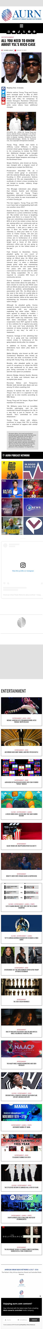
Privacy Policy (23, 1324)
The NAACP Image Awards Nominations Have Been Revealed (21, 1064)
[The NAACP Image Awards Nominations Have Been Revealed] (21, 1049)
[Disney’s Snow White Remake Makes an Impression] (21, 861)
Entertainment (7, 37)
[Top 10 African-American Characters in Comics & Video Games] (21, 923)
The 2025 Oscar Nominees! (21, 1001)
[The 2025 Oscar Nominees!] (21, 987)
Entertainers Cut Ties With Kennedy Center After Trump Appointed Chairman (21, 970)
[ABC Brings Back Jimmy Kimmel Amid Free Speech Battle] (21, 737)
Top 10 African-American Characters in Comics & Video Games (21, 939)
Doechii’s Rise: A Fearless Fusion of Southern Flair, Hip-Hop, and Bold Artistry (21, 1096)
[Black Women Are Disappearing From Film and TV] (21, 831)
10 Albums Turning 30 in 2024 (21, 1157)
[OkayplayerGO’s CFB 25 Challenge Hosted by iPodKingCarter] (21, 1203)
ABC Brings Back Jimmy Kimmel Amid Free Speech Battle (21, 752)
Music (24, 718)
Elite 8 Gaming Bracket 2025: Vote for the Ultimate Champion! (21, 907)
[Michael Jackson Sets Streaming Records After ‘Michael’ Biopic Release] (21, 705)
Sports (32, 904)
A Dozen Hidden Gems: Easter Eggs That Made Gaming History (21, 815)
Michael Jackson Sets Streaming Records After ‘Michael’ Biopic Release (21, 721)
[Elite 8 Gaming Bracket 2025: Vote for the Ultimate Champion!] (21, 891)
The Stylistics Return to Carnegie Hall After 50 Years (22, 1187)
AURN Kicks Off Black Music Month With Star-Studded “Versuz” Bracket (21, 783)
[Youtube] (13, 31)
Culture (13, 812)
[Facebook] (29, 31)
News (29, 718)
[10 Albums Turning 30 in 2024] (21, 1142)
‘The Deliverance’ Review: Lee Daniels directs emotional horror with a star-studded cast (21, 1250)
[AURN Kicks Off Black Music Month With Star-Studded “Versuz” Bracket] (21, 767)
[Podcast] (34, 31)
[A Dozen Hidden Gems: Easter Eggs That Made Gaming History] (21, 799)
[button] (3, 88)
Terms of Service (30, 1324)
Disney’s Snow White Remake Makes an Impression (21, 876)
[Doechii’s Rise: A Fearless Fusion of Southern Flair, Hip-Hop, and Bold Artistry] (21, 1080)
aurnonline (31, 595)
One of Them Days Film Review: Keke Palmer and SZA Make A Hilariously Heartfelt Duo (21, 1032)
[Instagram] (8, 31)
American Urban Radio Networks (14, 595)
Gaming (30, 812)
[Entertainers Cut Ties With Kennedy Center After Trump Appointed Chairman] (21, 955)
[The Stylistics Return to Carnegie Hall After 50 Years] (21, 1172)
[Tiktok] (19, 31)
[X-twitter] (24, 31)
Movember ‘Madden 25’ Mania (21, 1127)
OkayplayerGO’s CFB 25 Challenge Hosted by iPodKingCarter (21, 1218)
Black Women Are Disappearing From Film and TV (21, 846)
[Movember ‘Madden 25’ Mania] (21, 1112)
